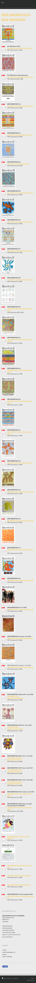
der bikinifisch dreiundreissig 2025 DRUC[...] (20, 77)
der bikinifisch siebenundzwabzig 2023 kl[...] (20, 250)
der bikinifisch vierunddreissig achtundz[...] (20, 48)
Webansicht (30, 980)
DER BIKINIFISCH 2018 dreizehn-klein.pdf (20, 667)
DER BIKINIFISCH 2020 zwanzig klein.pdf (20, 462)
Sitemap (15, 978)
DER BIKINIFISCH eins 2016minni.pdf (18, 885)
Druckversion (8, 978)
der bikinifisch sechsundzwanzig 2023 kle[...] (20, 279)
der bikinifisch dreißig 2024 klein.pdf (18, 164)
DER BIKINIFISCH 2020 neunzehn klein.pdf (20, 491)
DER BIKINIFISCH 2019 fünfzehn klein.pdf (20, 609)
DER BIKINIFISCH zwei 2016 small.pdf (19, 875)
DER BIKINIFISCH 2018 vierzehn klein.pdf (20, 638)
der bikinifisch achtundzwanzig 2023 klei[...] (20, 222)
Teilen (5, 966)
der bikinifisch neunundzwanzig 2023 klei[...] (20, 193)
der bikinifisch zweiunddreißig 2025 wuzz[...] (20, 106)
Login (32, 978)
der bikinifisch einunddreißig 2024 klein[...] (20, 135)
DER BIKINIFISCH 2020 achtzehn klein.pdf (20, 520)
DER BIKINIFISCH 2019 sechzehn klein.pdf (20, 580)
